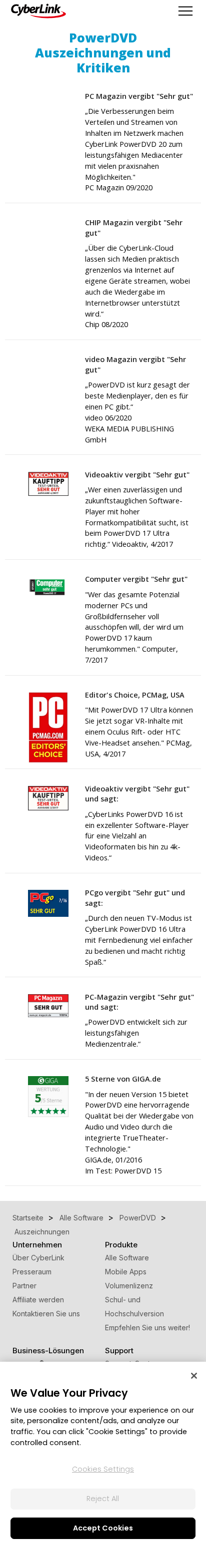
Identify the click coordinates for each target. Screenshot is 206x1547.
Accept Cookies (103, 1528)
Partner (24, 1285)
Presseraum (32, 1271)
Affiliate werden (38, 1299)
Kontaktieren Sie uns (46, 1313)
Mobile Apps (125, 1271)
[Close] (194, 1376)
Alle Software (127, 1257)
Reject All (102, 1499)
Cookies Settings (103, 1469)
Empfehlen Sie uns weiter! (147, 1327)
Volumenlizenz (129, 1285)
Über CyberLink (38, 1257)
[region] (103, 1454)
